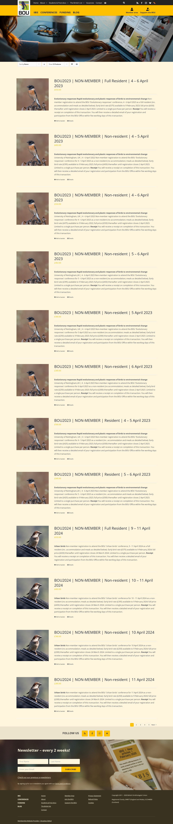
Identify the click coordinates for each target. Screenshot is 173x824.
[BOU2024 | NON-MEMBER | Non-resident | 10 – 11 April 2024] (32, 593)
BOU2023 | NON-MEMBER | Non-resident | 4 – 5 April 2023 (101, 139)
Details (71, 121)
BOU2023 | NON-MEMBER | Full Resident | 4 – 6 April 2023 (101, 83)
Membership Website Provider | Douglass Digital (35, 821)
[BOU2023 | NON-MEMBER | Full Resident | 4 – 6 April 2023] (32, 94)
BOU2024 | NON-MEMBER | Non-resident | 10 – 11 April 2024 (103, 583)
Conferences (23, 799)
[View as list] (76, 64)
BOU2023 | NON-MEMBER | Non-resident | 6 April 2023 (103, 366)
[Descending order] (44, 64)
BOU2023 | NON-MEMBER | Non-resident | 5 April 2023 (103, 312)
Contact (44, 810)
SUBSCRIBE (70, 769)
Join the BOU (69, 799)
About (43, 799)
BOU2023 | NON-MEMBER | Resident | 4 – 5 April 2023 (102, 420)
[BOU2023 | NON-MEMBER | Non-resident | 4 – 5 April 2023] (32, 150)
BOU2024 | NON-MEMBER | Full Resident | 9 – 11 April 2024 (102, 531)
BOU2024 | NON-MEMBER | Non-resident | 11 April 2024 (104, 679)
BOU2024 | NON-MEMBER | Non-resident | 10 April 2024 (104, 632)
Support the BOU (71, 803)
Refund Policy (93, 799)
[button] (124, 2)
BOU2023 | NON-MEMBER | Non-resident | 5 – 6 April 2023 (101, 256)
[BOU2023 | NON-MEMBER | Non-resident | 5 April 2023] (32, 326)
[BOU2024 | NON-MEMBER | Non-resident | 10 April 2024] (32, 645)
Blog (20, 806)
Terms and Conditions (62, 784)
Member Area (69, 796)
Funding (21, 803)
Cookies (91, 803)
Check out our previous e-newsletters (34, 777)
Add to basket (60, 121)
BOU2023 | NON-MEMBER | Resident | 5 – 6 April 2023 (102, 474)
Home (43, 796)
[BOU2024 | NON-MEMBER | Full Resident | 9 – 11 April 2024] (32, 541)
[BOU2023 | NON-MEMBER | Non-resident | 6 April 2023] (32, 380)
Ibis (19, 796)
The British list (46, 806)
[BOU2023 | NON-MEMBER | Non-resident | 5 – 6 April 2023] (32, 267)
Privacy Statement (94, 796)
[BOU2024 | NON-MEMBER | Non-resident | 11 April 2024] (32, 692)
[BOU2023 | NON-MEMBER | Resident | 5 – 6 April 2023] (32, 488)
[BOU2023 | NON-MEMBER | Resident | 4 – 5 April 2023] (32, 434)
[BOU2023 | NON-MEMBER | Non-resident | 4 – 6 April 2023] (32, 209)
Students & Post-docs (48, 803)
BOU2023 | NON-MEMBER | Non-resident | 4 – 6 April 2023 (101, 197)
